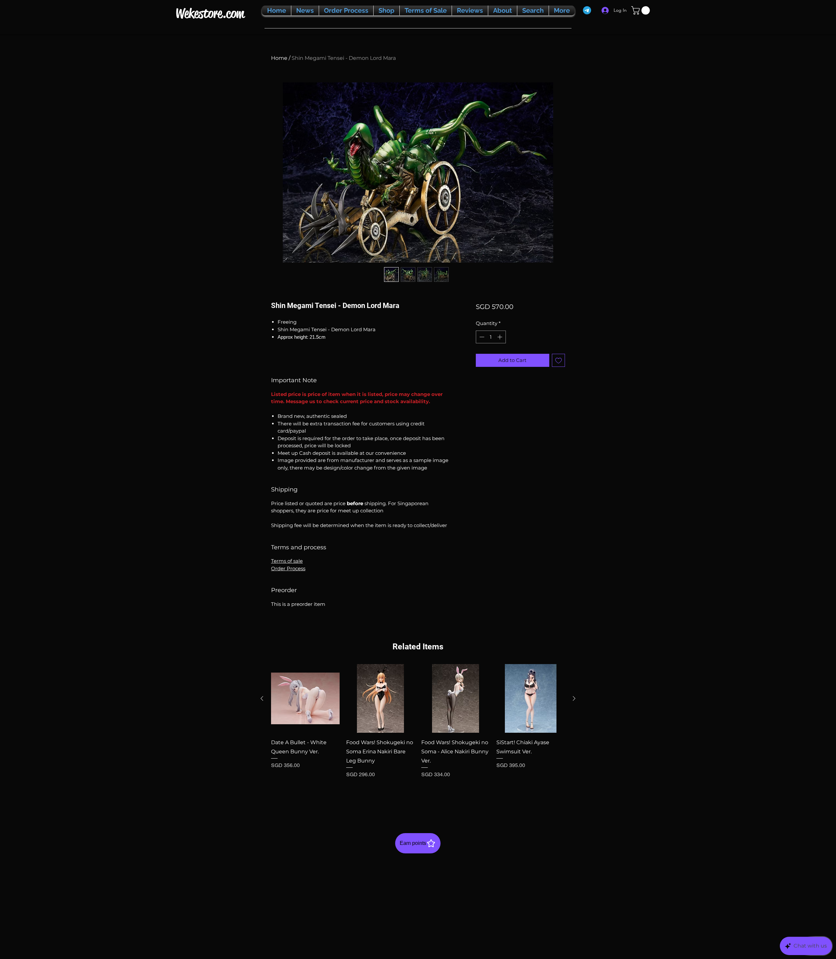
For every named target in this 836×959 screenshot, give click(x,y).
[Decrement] (481, 337)
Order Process (288, 568)
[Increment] (500, 337)
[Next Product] (574, 698)
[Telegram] (587, 10)
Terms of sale (287, 561)
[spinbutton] (490, 337)
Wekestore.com (209, 13)
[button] (641, 10)
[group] (418, 734)
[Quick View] (305, 698)
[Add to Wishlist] (558, 360)
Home (279, 58)
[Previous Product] (262, 698)
